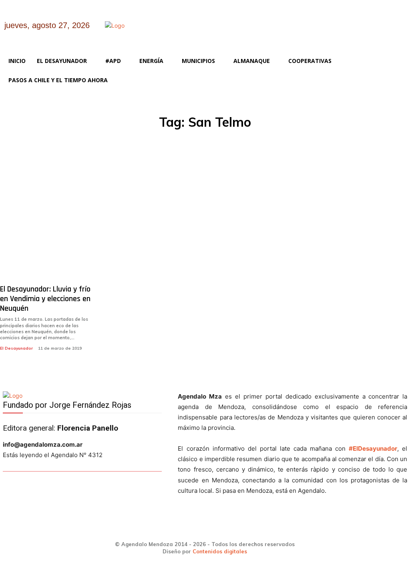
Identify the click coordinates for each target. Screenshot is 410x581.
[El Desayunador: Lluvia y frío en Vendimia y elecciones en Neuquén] (47, 220)
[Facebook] (326, 31)
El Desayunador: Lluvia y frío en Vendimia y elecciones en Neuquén (45, 299)
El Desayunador (16, 348)
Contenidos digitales (220, 551)
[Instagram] (347, 31)
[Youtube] (388, 31)
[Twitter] (367, 31)
